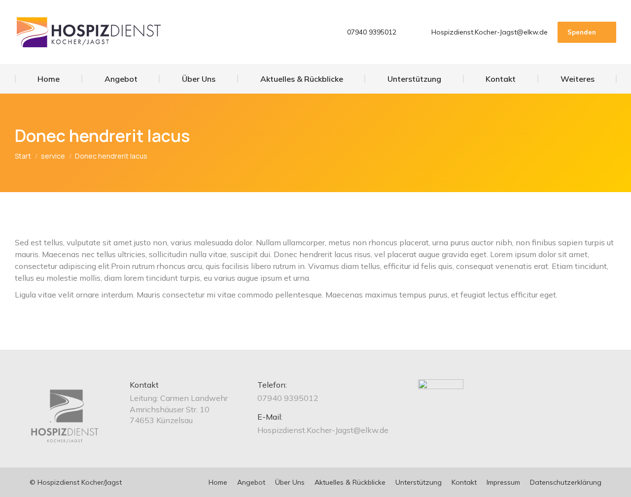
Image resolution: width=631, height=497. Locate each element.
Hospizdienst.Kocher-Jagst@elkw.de (489, 32)
